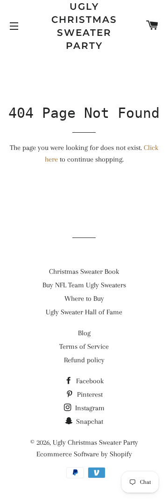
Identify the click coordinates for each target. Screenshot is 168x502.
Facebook (89, 381)
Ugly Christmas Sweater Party (84, 26)
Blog (84, 333)
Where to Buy (84, 298)
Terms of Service (84, 346)
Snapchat (88, 421)
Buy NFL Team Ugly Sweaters (84, 285)
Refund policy (84, 360)
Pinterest (89, 394)
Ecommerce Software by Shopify (84, 454)
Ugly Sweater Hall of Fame (84, 312)
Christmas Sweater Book (84, 271)
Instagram (89, 408)
